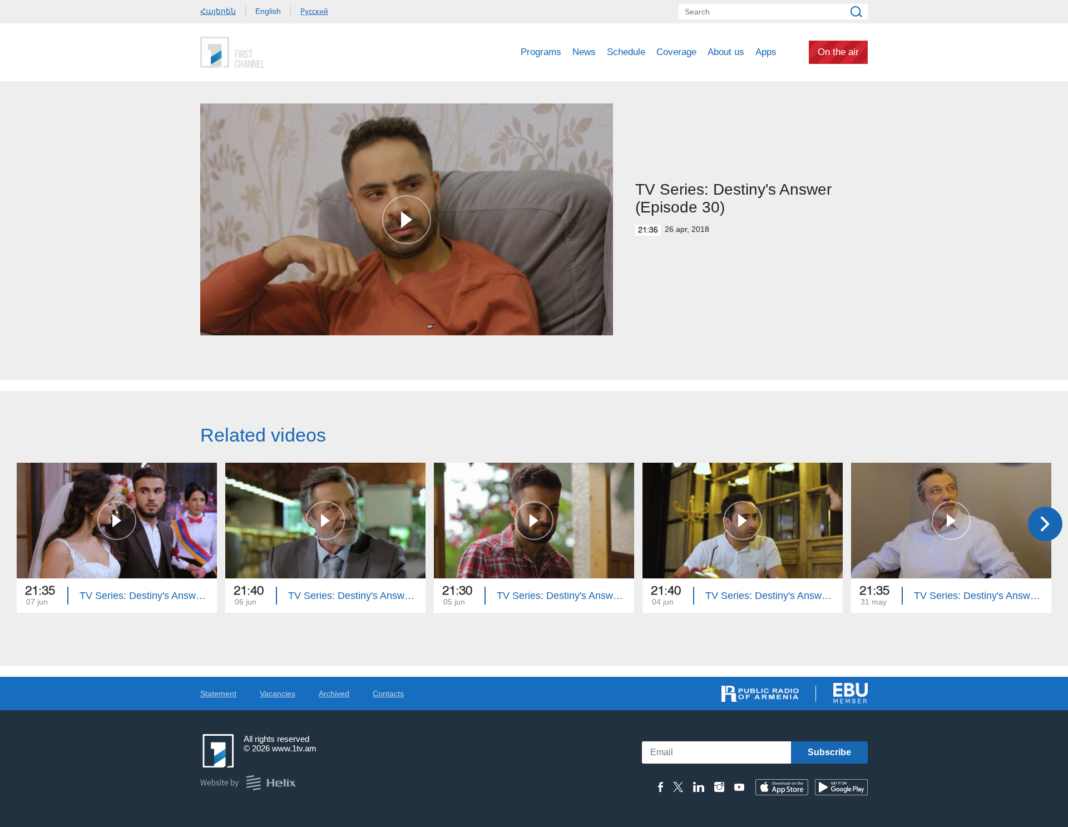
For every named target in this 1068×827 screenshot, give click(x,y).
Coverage (676, 52)
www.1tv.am (294, 748)
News (584, 52)
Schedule (626, 52)
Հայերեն (218, 11)
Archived (334, 693)
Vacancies (277, 693)
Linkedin (698, 787)
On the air (838, 52)
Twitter (678, 787)
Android (841, 787)
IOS (781, 787)
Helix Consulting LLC (248, 782)
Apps (766, 52)
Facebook (660, 787)
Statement (218, 693)
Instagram (719, 787)
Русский (314, 11)
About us (726, 52)
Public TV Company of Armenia (278, 52)
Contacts (388, 693)
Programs (541, 52)
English (268, 11)
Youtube (739, 787)
